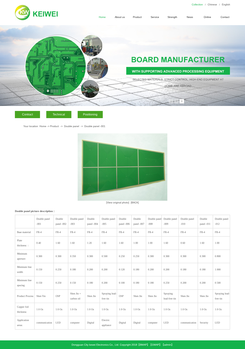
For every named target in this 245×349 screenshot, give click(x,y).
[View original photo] (117, 202)
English (226, 4)
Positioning (90, 114)
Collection (197, 4)
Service (155, 17)
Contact (225, 17)
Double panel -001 (94, 126)
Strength (172, 17)
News (190, 17)
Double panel (71, 126)
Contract (27, 114)
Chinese (212, 4)
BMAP (143, 344)
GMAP (155, 344)
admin (167, 344)
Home (102, 17)
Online (207, 17)
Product (137, 17)
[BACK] (135, 202)
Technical (59, 114)
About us (120, 17)
